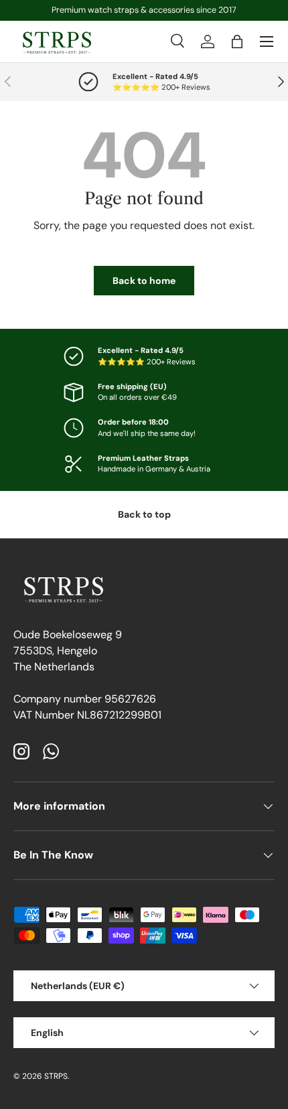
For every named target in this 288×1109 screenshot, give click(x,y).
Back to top (144, 514)
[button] (237, 41)
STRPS (56, 1076)
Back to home (144, 281)
